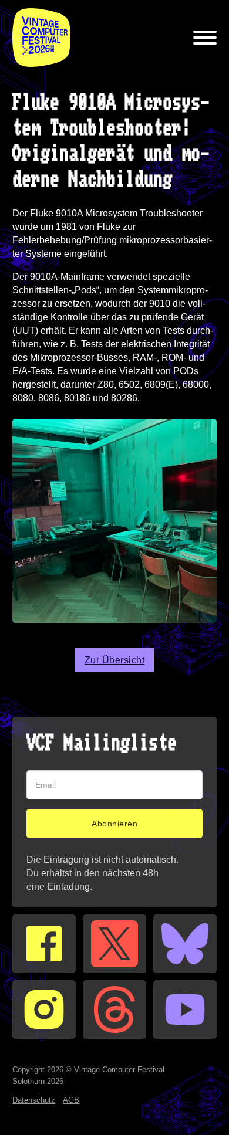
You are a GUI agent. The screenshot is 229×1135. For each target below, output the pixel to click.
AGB (71, 1100)
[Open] (205, 38)
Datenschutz (33, 1100)
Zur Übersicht (115, 660)
